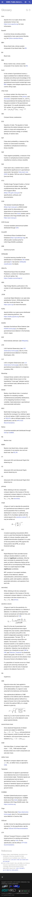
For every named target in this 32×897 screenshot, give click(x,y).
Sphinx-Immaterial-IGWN (22, 893)
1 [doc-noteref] (11, 262)
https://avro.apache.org (11, 24)
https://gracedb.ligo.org (17, 238)
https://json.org (8, 304)
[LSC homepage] (16, 887)
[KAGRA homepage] (5, 887)
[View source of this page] (27, 10)
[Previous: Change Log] (2, 877)
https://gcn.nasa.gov (10, 207)
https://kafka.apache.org (11, 316)
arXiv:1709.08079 (20, 868)
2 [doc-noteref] (20, 616)
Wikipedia (25, 341)
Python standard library (16, 38)
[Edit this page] (30, 10)
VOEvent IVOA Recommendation (18, 828)
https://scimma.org (10, 804)
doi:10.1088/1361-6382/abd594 (10, 870)
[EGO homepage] (8, 891)
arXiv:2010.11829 (15, 859)
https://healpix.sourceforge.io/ (13, 278)
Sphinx (10, 893)
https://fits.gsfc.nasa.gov (12, 193)
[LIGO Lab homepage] (11, 887)
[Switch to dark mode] (25, 2)
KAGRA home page (9, 328)
